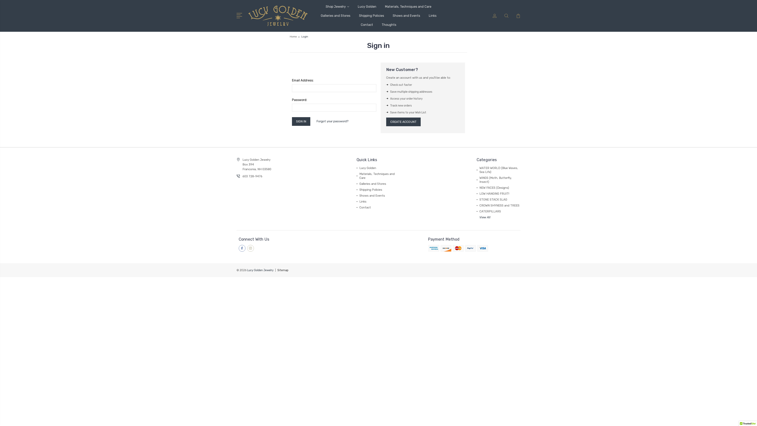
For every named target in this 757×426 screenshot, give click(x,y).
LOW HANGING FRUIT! (494, 193)
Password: (299, 100)
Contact (367, 25)
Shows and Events (406, 16)
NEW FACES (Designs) (494, 188)
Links (432, 16)
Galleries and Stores (335, 16)
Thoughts (389, 25)
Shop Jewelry (336, 6)
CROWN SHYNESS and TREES (499, 205)
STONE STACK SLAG (493, 199)
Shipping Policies (371, 16)
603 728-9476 (252, 176)
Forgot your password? (332, 121)
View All (484, 217)
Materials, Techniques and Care (408, 6)
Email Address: (303, 80)
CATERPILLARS (490, 211)
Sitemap (282, 270)
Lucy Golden (367, 6)
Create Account (403, 122)
